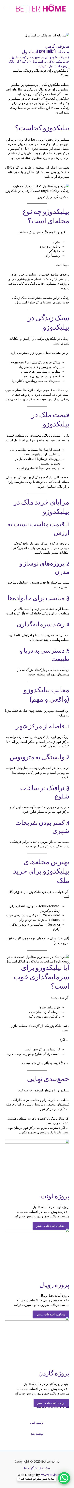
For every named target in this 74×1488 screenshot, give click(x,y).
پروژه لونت (54, 1197)
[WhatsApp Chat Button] (64, 1478)
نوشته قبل (37, 1422)
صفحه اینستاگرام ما (37, 1468)
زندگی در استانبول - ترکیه (38, 61)
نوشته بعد (37, 1434)
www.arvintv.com (54, 1475)
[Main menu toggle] (6, 8)
